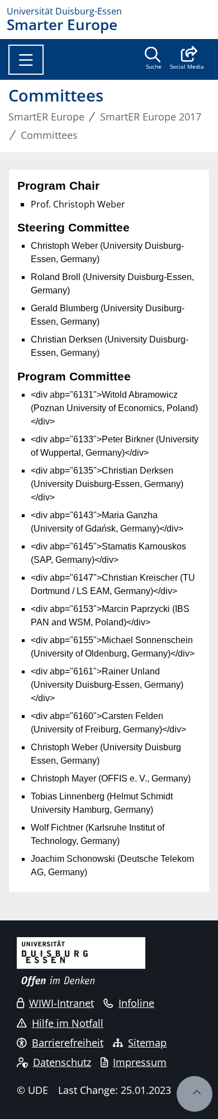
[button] (187, 59)
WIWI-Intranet (61, 1003)
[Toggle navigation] (26, 60)
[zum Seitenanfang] (194, 1094)
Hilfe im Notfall (67, 1023)
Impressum (140, 1062)
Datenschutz (62, 1062)
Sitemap (147, 1042)
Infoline (136, 1003)
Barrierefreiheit (67, 1042)
